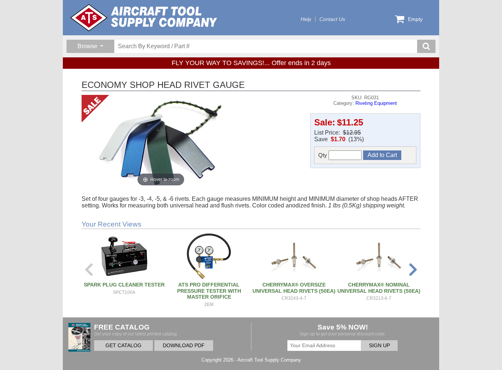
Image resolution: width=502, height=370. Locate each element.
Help (306, 19)
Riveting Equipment (376, 103)
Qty (323, 155)
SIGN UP (379, 345)
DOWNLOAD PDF (184, 345)
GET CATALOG (123, 345)
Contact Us (332, 19)
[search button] (426, 46)
